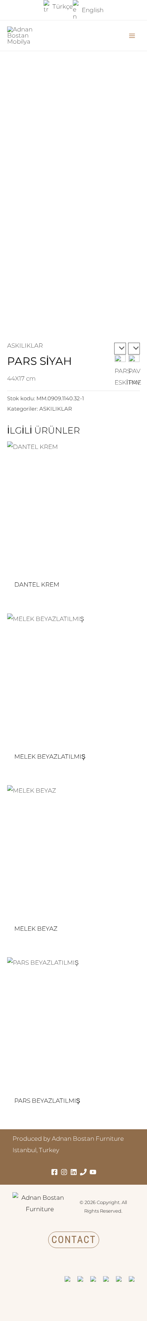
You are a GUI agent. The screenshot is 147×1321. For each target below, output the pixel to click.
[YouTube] (93, 1172)
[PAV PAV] (134, 348)
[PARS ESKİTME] (120, 348)
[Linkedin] (73, 1172)
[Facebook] (54, 1172)
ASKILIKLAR (25, 345)
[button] (73, 1240)
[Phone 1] (83, 1172)
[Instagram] (64, 1172)
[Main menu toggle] (132, 36)
